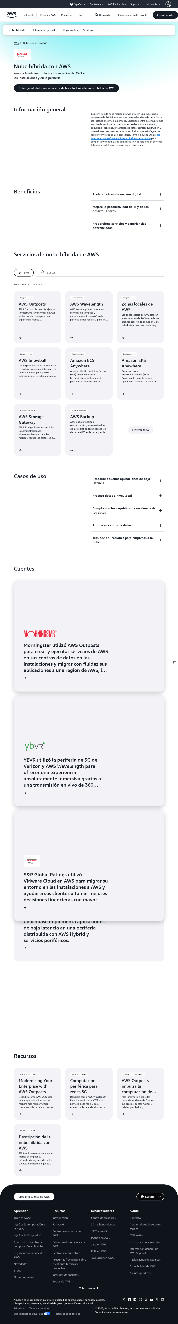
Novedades (20, 1264)
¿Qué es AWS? (22, 1218)
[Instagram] (140, 1300)
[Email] (162, 1300)
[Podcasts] (157, 1300)
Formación (58, 1224)
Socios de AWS (61, 1281)
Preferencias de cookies (67, 1313)
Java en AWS (99, 1244)
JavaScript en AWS (102, 1258)
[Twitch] (146, 1300)
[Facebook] (129, 1300)
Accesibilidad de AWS (143, 1266)
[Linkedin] (135, 1300)
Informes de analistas (65, 1275)
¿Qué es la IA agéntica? (28, 1235)
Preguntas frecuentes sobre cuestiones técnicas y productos (69, 1264)
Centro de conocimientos (145, 1242)
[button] (47, 15)
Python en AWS (100, 1238)
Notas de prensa (24, 1277)
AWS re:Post (137, 1235)
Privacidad (19, 1308)
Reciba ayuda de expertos (145, 1259)
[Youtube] (151, 1300)
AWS (16, 42)
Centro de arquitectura (66, 1253)
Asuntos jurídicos (140, 1273)
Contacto (135, 1218)
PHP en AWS (99, 1251)
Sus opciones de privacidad (28, 1313)
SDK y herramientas (103, 1224)
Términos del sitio (39, 1308)
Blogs (17, 1270)
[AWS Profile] (168, 4)
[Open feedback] (174, 662)
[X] (123, 1300)
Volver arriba (87, 1288)
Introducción (60, 1218)
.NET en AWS (99, 1231)
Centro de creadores (103, 1218)
